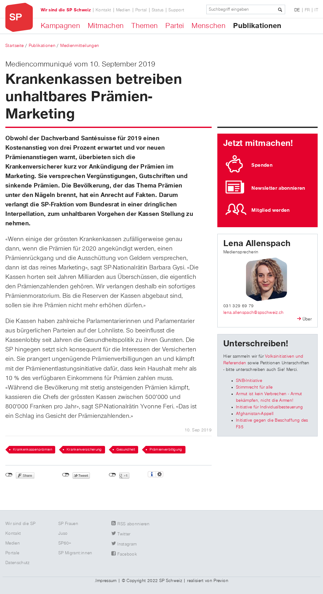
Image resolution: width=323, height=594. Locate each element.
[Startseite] (19, 17)
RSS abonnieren (133, 524)
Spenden (261, 165)
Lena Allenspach (257, 243)
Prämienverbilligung (166, 450)
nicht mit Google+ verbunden (112, 475)
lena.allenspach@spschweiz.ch (253, 312)
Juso (63, 533)
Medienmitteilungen (79, 45)
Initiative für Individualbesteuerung (269, 407)
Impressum (106, 581)
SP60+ (65, 543)
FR (307, 10)
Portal (141, 10)
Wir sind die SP (20, 524)
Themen (144, 26)
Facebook (127, 554)
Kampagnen (60, 26)
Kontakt (103, 10)
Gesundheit (125, 450)
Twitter (123, 534)
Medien (123, 10)
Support (176, 10)
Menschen (208, 26)
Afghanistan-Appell (254, 414)
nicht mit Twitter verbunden (65, 475)
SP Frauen (68, 524)
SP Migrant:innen (75, 553)
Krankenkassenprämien (32, 450)
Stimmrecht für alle (254, 387)
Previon (221, 581)
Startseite (14, 45)
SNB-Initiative (249, 380)
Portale (12, 553)
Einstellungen (159, 474)
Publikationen (257, 26)
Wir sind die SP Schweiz (66, 10)
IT (316, 10)
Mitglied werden (270, 210)
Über (307, 319)
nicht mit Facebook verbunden (9, 475)
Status (158, 10)
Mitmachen (106, 26)
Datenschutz (17, 563)
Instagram (127, 544)
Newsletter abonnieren (278, 188)
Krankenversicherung (84, 450)
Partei (174, 26)
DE (297, 10)
